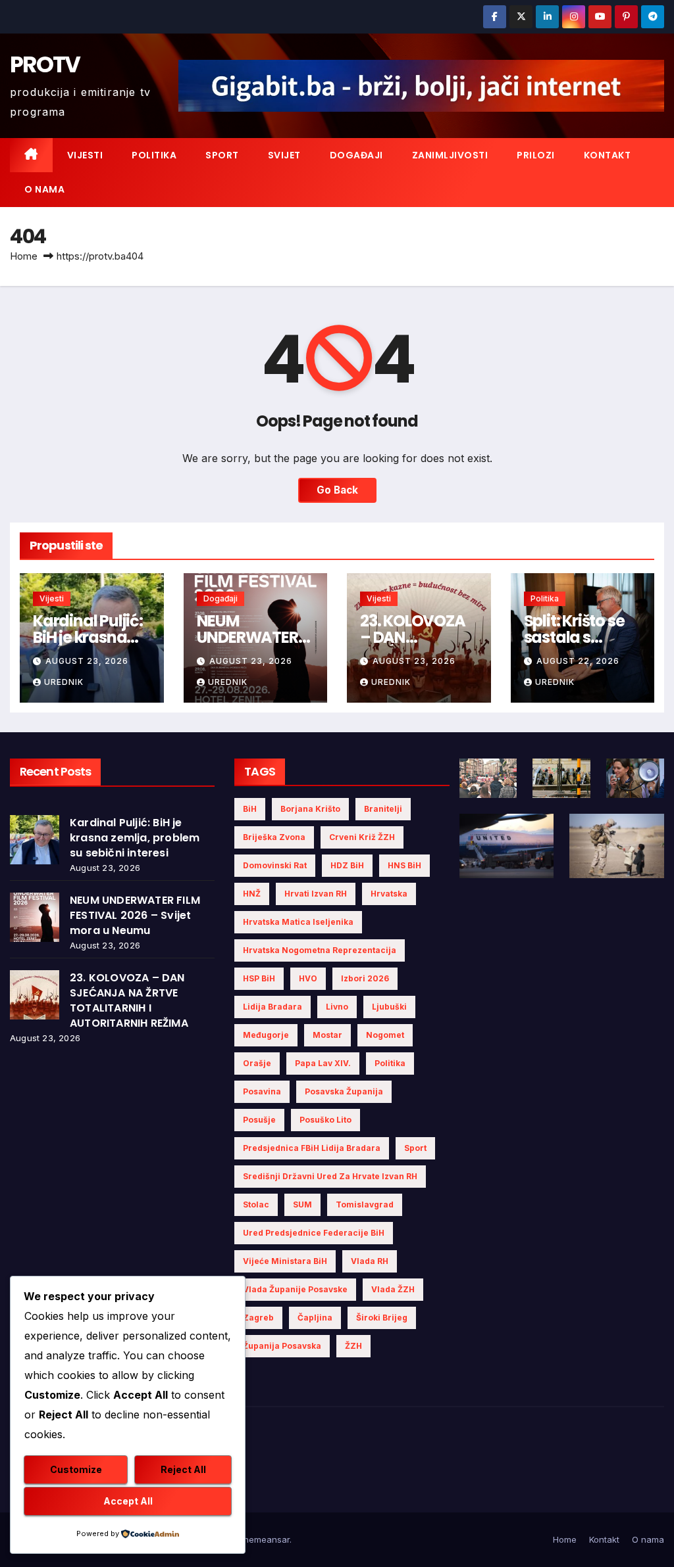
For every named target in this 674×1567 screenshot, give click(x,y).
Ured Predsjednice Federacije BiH (313, 1233)
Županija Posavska (282, 1346)
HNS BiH (404, 865)
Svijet (284, 155)
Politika (154, 155)
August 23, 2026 (86, 661)
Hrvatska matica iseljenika (298, 922)
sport (415, 1148)
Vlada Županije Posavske (295, 1289)
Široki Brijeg (381, 1317)
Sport (222, 155)
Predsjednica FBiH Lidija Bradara (311, 1148)
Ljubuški (389, 1007)
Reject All (183, 1469)
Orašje (257, 1063)
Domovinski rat (275, 865)
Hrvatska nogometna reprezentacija (319, 950)
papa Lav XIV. (323, 1063)
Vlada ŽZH (393, 1289)
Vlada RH (369, 1261)
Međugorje (266, 1035)
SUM (302, 1204)
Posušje (259, 1120)
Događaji (356, 155)
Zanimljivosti (450, 155)
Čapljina (315, 1317)
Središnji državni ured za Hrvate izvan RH (330, 1176)
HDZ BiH (347, 865)
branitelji (383, 809)
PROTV (45, 64)
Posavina (262, 1091)
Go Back (337, 490)
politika (390, 1063)
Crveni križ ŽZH (362, 837)
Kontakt (607, 155)
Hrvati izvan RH (315, 894)
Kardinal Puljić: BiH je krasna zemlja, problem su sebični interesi (134, 837)
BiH (250, 809)
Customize (76, 1469)
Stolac (256, 1204)
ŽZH (353, 1346)
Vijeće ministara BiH (285, 1261)
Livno (337, 1007)
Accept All (128, 1501)
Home (24, 256)
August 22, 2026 (577, 661)
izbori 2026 (365, 978)
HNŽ (252, 894)
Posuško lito (325, 1120)
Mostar (327, 1035)
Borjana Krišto (310, 809)
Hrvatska (389, 894)
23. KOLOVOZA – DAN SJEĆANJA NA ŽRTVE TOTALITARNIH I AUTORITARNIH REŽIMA (129, 1000)
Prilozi (536, 155)
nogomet (385, 1035)
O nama (44, 189)
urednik (64, 682)
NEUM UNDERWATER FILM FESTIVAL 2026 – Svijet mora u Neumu (135, 915)
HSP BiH (259, 978)
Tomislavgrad (365, 1204)
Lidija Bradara (272, 1007)
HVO (308, 978)
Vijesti (85, 155)
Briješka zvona (274, 837)
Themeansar (264, 1539)
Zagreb (258, 1317)
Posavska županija (344, 1091)
